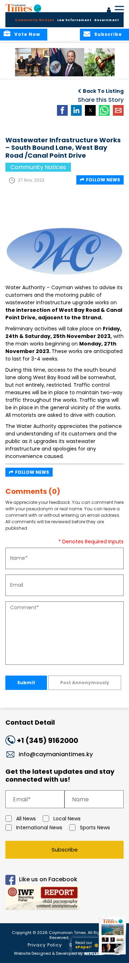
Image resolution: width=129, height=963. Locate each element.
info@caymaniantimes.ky (56, 754)
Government (106, 20)
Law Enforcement (74, 20)
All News (26, 818)
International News (39, 827)
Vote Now (27, 34)
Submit (26, 683)
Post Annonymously (84, 683)
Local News (67, 818)
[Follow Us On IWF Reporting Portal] (64, 898)
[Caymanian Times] (23, 8)
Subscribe (65, 849)
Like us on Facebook (48, 880)
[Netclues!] (94, 952)
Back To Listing (103, 91)
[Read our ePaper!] (113, 955)
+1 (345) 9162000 (47, 740)
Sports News (95, 827)
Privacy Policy (45, 945)
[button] (34, 62)
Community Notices (34, 20)
